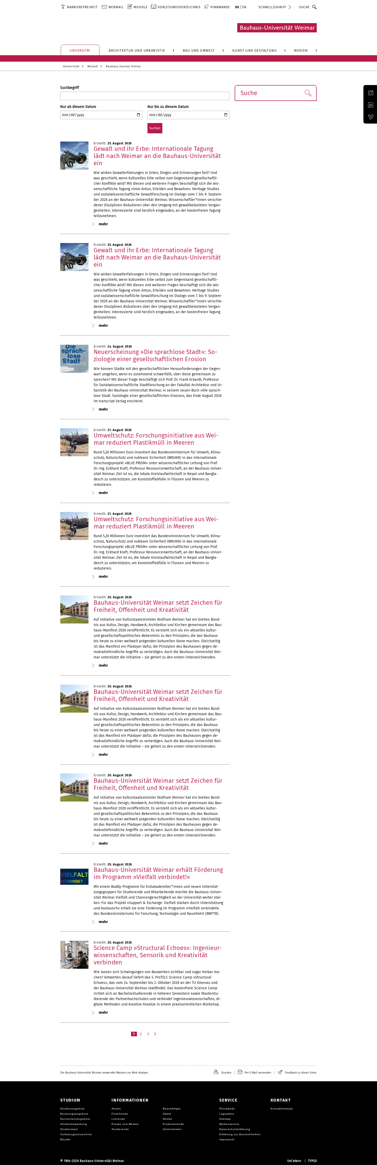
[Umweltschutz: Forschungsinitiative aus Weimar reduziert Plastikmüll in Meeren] (74, 442)
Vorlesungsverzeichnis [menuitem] (179, 7)
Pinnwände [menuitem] (220, 7)
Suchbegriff (69, 88)
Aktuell (92, 66)
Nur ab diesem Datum (78, 107)
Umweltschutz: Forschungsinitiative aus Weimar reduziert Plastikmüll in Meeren (156, 439)
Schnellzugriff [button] (272, 7)
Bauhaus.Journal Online (123, 66)
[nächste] (155, 1034)
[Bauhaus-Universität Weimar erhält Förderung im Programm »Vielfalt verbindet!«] (74, 877)
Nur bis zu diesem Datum (168, 107)
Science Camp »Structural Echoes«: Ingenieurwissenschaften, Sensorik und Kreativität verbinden (158, 955)
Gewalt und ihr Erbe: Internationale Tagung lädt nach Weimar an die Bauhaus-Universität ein (157, 156)
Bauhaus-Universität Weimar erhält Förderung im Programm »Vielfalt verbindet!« (158, 873)
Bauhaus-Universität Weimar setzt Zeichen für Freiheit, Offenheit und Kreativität (158, 606)
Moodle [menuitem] (141, 7)
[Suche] (314, 7)
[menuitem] (79, 7)
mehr (103, 224)
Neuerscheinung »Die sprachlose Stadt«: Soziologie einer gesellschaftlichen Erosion (155, 355)
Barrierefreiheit (82, 7)
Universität (71, 66)
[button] (308, 93)
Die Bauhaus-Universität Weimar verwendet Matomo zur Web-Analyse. (104, 1072)
